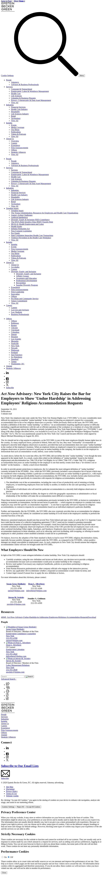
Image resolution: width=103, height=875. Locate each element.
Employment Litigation (15, 649)
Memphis (14, 341)
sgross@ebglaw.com (16, 591)
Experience (15, 145)
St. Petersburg (16, 357)
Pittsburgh (15, 350)
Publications (16, 132)
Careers (14, 143)
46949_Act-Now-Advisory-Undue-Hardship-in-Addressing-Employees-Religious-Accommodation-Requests (44, 617)
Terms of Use (11, 794)
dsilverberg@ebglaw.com (36, 591)
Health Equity (16, 226)
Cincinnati (15, 330)
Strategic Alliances (18, 152)
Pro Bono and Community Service (24, 299)
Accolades (15, 267)
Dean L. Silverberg (36, 584)
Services (9, 87)
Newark (14, 348)
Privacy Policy (12, 791)
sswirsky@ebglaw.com (16, 604)
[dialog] (51, 803)
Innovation (15, 294)
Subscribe (10, 388)
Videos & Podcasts (18, 134)
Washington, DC (17, 364)
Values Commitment (19, 301)
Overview (15, 141)
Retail (13, 116)
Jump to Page (6, 1)
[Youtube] (7, 376)
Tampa (13, 361)
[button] (8, 685)
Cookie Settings (7, 75)
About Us (10, 139)
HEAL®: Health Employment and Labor (27, 224)
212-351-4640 (11, 670)
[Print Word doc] (7, 699)
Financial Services (18, 107)
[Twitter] (7, 385)
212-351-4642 (11, 654)
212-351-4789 (11, 638)
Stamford (14, 359)
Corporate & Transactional (21, 89)
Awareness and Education (26, 278)
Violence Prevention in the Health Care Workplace (31, 238)
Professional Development (26, 281)
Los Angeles (16, 339)
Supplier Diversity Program (27, 285)
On (5, 857)
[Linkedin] (7, 373)
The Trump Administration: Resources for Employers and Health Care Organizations (44, 213)
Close (4, 873)
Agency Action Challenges (21, 215)
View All (14, 103)
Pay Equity (15, 233)
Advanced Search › (8, 679)
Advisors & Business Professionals (25, 84)
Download (92, 617)
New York (15, 346)
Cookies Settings (8, 807)
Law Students (16, 312)
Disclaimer (10, 789)
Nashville (15, 343)
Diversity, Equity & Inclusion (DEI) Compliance (30, 220)
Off (11, 857)
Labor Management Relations (18, 665)
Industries (10, 105)
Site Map (9, 787)
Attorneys (15, 82)
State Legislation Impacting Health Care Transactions (32, 235)
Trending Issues (12, 208)
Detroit (14, 334)
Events (13, 125)
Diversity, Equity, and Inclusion (23, 271)
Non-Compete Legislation (21, 231)
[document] (51, 842)
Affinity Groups (22, 276)
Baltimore (15, 323)
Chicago (14, 328)
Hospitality (15, 112)
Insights (9, 123)
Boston (14, 325)
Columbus (15, 332)
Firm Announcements (19, 148)
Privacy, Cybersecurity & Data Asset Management (31, 100)
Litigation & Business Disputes (23, 98)
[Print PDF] (7, 696)
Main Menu (18, 1)
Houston (14, 337)
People (8, 80)
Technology (15, 118)
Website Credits (12, 796)
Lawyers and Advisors (20, 310)
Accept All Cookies (33, 807)
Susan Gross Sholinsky (16, 584)
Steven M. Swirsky (16, 597)
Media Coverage (17, 127)
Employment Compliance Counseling (21, 634)
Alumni (9, 366)
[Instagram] (7, 382)
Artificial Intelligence (19, 217)
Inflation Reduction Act (20, 229)
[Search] (46, 75)
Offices (14, 150)
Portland (14, 352)
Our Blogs (15, 130)
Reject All (20, 807)
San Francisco (16, 355)
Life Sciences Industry (20, 114)
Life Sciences (16, 96)
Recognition (21, 283)
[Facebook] (7, 379)
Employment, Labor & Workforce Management (30, 91)
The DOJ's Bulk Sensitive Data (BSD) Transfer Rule (32, 222)
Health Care (16, 94)
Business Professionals (20, 314)
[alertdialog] (51, 842)
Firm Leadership (17, 292)
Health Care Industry (19, 109)
